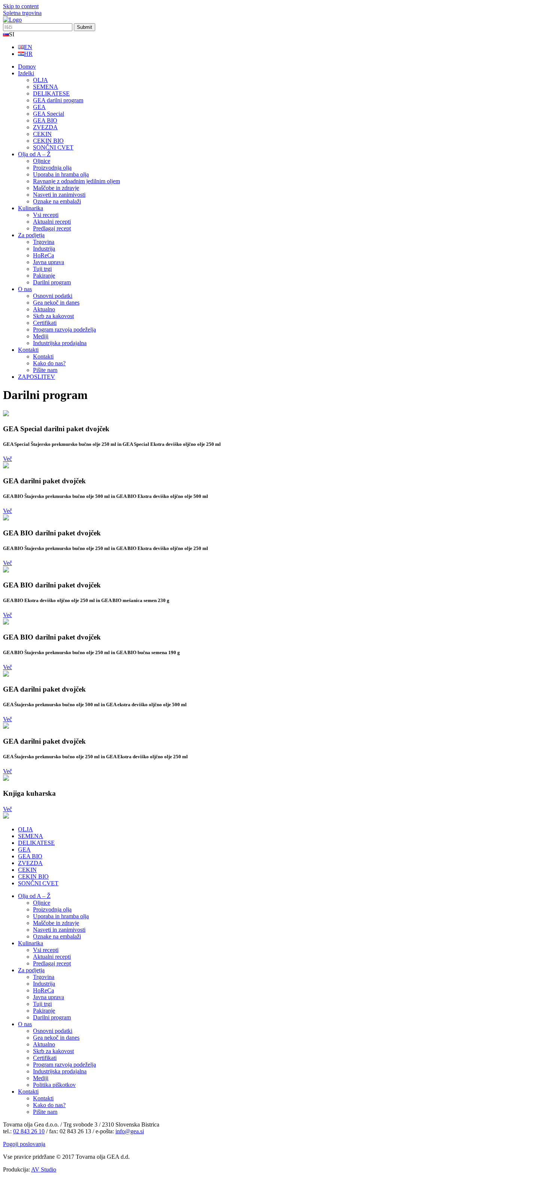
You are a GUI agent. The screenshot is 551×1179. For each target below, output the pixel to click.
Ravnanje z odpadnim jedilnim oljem (76, 181)
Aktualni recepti (52, 221)
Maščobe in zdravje (56, 188)
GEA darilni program (58, 100)
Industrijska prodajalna (60, 343)
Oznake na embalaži (57, 201)
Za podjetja (31, 235)
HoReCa (43, 255)
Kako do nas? (49, 363)
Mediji (40, 336)
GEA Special (48, 114)
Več (7, 459)
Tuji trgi (42, 269)
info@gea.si (129, 1131)
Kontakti (28, 350)
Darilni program (52, 282)
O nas (25, 289)
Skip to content (21, 6)
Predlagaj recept (52, 228)
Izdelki (26, 73)
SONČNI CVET (53, 147)
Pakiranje (44, 275)
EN (28, 47)
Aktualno (44, 309)
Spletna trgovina (22, 13)
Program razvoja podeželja (64, 329)
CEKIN (42, 134)
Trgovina (43, 242)
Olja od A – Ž (34, 154)
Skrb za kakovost (53, 316)
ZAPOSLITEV (36, 377)
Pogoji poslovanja (24, 1144)
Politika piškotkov (54, 1085)
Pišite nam (45, 370)
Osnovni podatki (52, 296)
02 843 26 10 (29, 1131)
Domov (27, 66)
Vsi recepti (45, 215)
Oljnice (41, 161)
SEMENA (45, 87)
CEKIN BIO (48, 140)
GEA (39, 107)
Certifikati (45, 323)
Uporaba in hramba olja (61, 174)
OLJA (40, 80)
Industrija (44, 248)
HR (28, 54)
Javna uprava (48, 262)
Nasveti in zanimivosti (59, 194)
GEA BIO (45, 120)
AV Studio (43, 1169)
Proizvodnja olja (52, 167)
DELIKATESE (51, 93)
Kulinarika (30, 208)
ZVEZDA (45, 127)
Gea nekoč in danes (56, 302)
